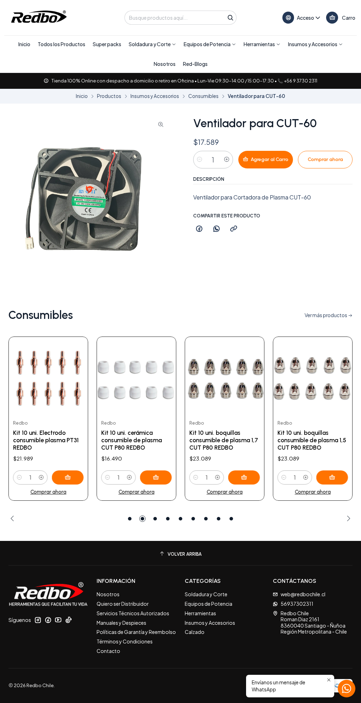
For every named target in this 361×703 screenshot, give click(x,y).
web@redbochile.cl (303, 594)
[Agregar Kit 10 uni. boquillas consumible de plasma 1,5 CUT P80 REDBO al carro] (332, 477)
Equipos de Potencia (208, 603)
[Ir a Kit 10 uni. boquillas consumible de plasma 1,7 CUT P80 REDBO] (224, 376)
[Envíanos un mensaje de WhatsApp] (346, 688)
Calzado (194, 632)
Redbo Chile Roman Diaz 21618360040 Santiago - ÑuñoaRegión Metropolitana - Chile (314, 622)
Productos (109, 96)
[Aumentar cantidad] (227, 159)
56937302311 (297, 603)
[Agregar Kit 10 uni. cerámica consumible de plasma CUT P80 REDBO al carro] (156, 477)
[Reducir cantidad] (200, 159)
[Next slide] (347, 518)
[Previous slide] (13, 518)
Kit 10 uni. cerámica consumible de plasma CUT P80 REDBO (131, 440)
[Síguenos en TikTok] (68, 619)
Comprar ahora (48, 492)
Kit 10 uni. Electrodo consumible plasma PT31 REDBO (46, 440)
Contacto (108, 651)
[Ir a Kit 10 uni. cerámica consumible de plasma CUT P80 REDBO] (136, 376)
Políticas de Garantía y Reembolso (136, 632)
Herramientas (200, 613)
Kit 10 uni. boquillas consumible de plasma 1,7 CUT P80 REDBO (223, 440)
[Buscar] (231, 18)
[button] (152, 44)
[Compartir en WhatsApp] (216, 229)
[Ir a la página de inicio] (38, 17)
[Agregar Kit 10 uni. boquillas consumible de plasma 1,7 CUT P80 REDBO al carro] (244, 477)
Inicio (82, 96)
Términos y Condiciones (125, 641)
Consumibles (203, 96)
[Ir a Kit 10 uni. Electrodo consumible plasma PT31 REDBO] (48, 376)
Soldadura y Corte (206, 594)
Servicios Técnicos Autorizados (133, 613)
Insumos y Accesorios (154, 96)
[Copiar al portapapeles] (234, 229)
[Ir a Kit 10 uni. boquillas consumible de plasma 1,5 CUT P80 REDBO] (312, 376)
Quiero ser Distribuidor (123, 603)
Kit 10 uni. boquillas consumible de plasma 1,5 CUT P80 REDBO (311, 440)
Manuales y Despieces (121, 622)
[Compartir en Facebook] (199, 229)
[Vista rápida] (75, 376)
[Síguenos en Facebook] (47, 619)
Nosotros (108, 594)
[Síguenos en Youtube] (58, 619)
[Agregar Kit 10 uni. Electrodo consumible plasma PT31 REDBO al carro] (68, 477)
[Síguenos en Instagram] (37, 619)
